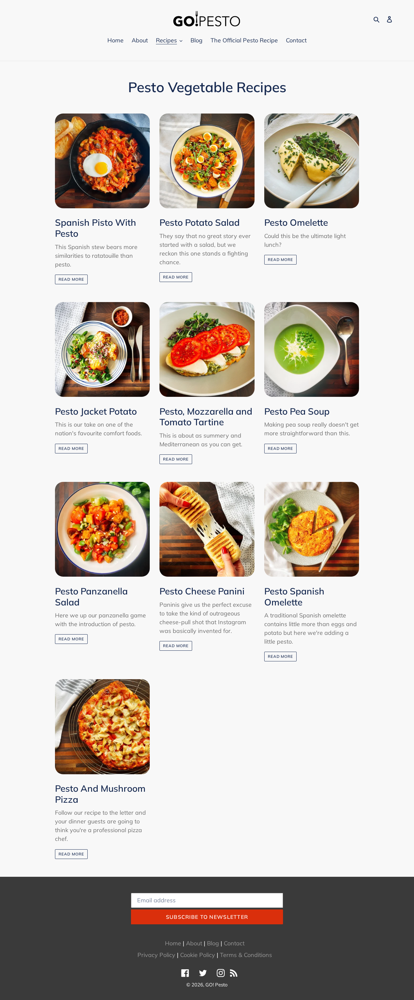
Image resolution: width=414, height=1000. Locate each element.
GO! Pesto (216, 985)
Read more (71, 279)
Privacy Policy (156, 955)
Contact (234, 943)
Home (173, 943)
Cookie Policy (197, 955)
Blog (213, 943)
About (194, 943)
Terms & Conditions (246, 955)
